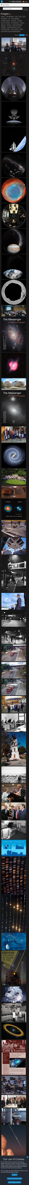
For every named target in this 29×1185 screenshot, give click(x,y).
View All (3, 16)
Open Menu (5, 5)
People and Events (17, 25)
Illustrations (14, 23)
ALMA (16, 16)
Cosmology (4, 18)
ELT (9, 18)
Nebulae (3, 25)
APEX (20, 16)
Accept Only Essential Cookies (14, 1178)
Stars (21, 29)
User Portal (18, 1)
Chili (24, 16)
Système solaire (5, 29)
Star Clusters (14, 29)
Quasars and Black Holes (13, 27)
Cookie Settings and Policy (14, 1182)
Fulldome (13, 20)
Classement (21, 35)
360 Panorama (10, 16)
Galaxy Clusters (5, 23)
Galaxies (19, 20)
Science (13, 1)
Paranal (9, 25)
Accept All (14, 1174)
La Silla (22, 23)
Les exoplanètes (5, 20)
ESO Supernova (15, 18)
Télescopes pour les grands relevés (10, 31)
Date (27, 35)
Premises (3, 27)
